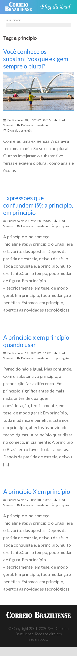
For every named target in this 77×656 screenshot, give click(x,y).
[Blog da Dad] (57, 7)
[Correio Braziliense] (20, 7)
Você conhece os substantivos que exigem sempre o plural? (35, 59)
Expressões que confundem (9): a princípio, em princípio (38, 205)
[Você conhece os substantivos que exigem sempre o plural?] (38, 91)
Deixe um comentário (34, 125)
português (62, 226)
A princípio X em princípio (36, 491)
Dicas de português (19, 130)
